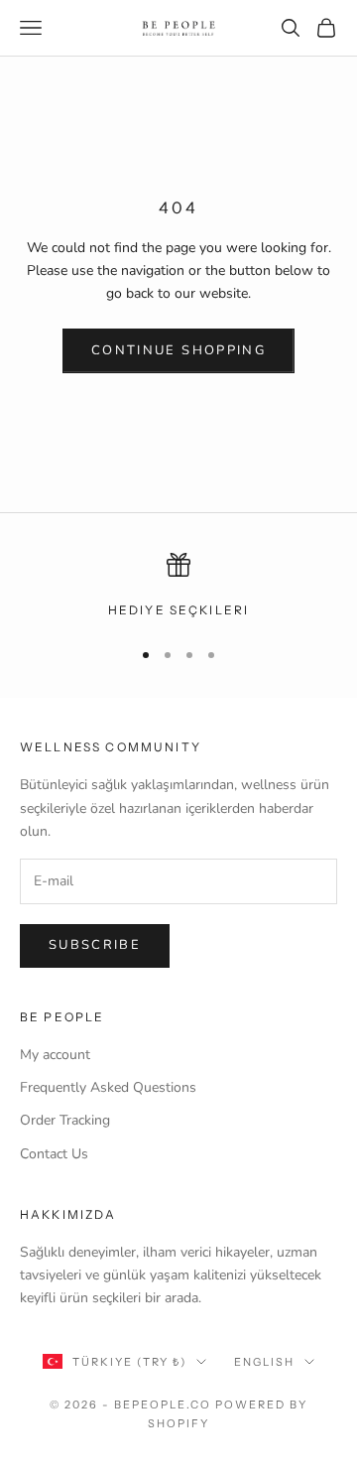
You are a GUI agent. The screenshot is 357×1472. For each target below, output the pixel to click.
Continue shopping (178, 350)
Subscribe (95, 945)
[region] (178, 586)
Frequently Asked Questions (108, 1087)
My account (55, 1054)
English (264, 1362)
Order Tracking (65, 1120)
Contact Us (54, 1153)
